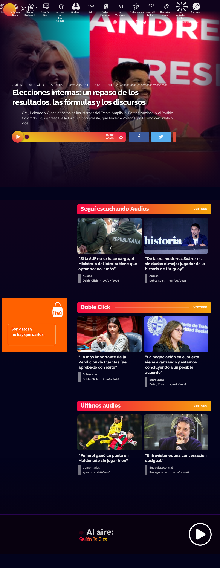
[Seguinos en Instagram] (115, 22)
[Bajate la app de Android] (160, 22)
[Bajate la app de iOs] (167, 22)
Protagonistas (135, 12)
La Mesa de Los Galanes (60, 14)
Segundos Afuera (165, 13)
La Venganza (120, 13)
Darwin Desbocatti (29, 13)
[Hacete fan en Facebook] (122, 22)
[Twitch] (137, 22)
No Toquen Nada (15, 13)
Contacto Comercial (187, 22)
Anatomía (195, 12)
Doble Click (36, 84)
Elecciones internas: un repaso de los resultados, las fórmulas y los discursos (78, 97)
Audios (17, 84)
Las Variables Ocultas (180, 14)
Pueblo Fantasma (105, 13)
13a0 (90, 12)
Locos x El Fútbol (150, 13)
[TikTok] (145, 22)
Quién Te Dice (45, 13)
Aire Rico (75, 12)
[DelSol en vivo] (110, 534)
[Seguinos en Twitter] (130, 22)
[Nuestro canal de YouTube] (152, 22)
